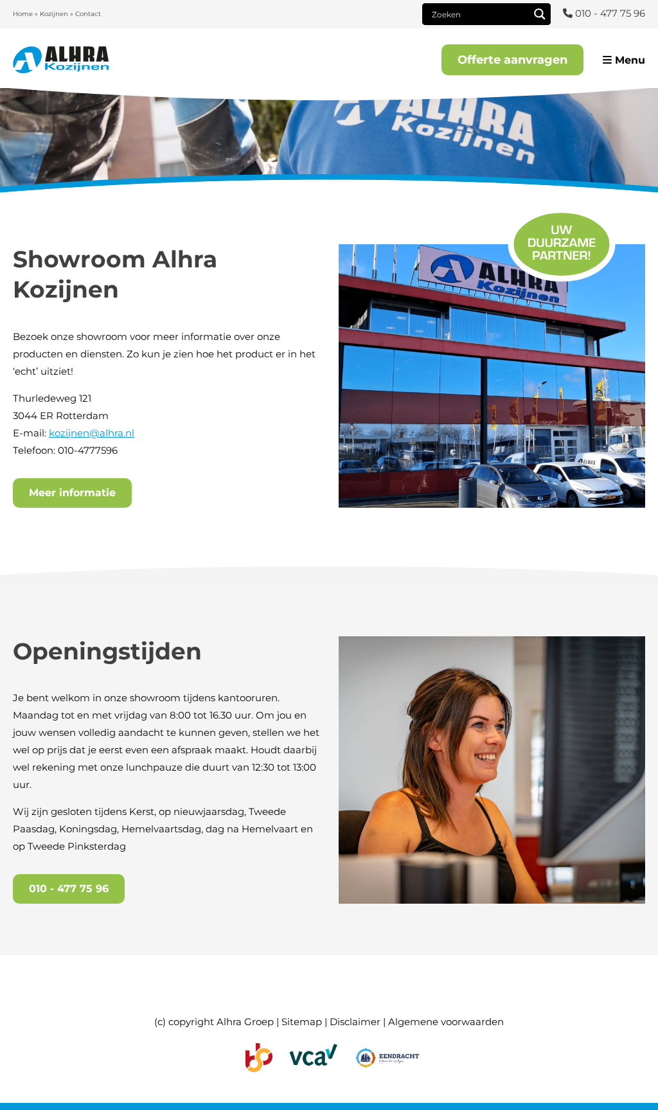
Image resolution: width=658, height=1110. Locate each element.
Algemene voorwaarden (446, 1022)
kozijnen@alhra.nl (91, 433)
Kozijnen (54, 14)
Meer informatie (72, 493)
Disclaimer (355, 1022)
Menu (628, 60)
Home (23, 14)
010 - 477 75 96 (69, 888)
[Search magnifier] (540, 14)
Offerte (512, 60)
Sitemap (301, 1022)
